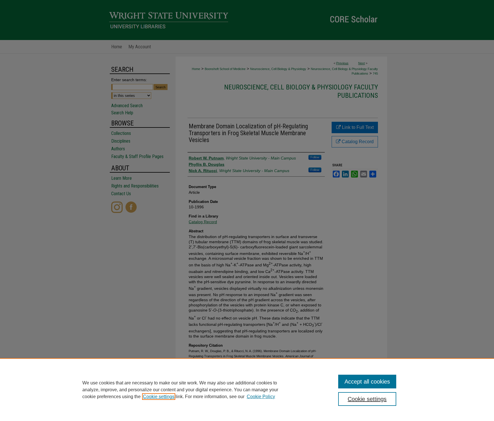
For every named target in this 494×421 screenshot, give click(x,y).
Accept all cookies (367, 381)
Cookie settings (158, 396)
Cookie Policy (261, 396)
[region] (247, 389)
